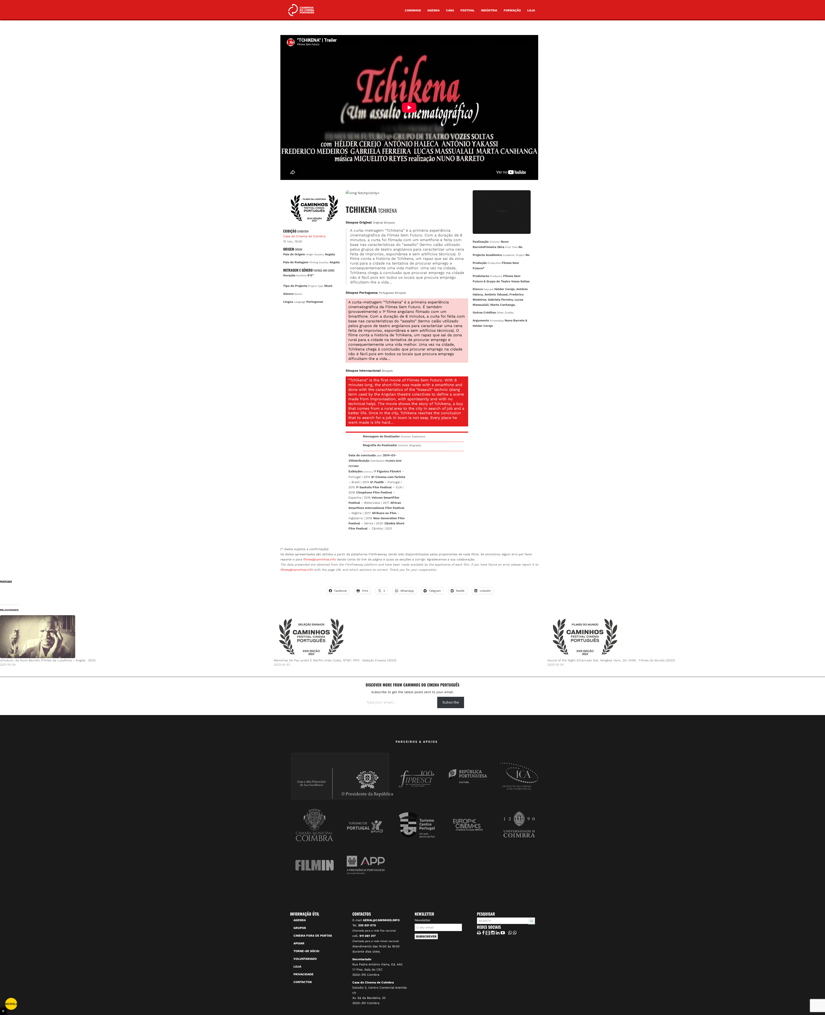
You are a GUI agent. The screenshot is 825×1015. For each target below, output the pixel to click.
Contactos (302, 982)
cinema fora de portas (312, 935)
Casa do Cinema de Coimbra (304, 236)
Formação (512, 10)
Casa (450, 10)
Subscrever (426, 936)
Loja (531, 10)
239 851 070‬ (367, 925)
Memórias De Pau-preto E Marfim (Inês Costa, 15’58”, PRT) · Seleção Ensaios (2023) (335, 660)
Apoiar (298, 943)
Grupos (299, 928)
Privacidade (303, 974)
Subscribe (450, 702)
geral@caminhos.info (381, 920)
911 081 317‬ (367, 935)
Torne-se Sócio (306, 951)
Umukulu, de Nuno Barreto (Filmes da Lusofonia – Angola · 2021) (48, 660)
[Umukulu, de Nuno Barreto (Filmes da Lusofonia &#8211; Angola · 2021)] (134, 636)
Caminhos (413, 10)
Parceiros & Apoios (417, 741)
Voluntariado (305, 958)
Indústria (489, 10)
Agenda (433, 10)
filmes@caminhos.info (319, 559)
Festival (467, 10)
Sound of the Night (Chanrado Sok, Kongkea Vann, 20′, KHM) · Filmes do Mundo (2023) (611, 660)
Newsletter (423, 920)
